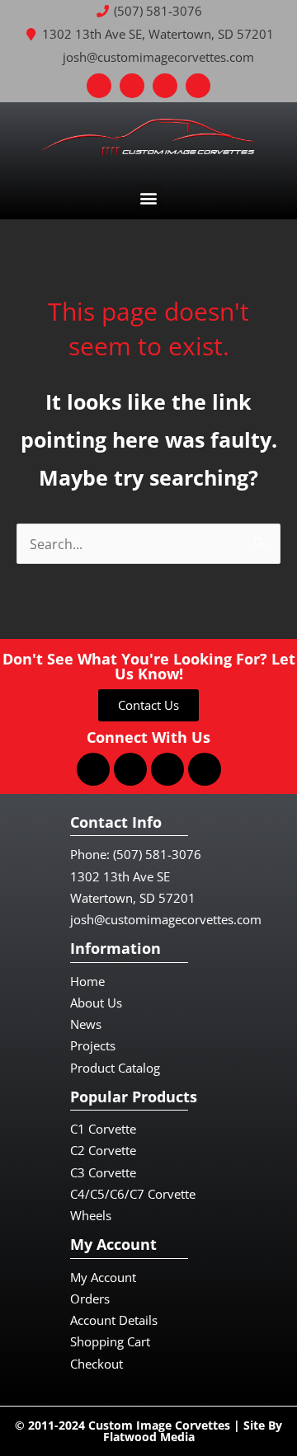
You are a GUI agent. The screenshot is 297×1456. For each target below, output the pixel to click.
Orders (90, 1298)
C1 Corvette (103, 1128)
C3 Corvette (103, 1172)
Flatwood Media (149, 1436)
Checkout (96, 1363)
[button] (149, 197)
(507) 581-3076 (157, 854)
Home (87, 981)
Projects (93, 1045)
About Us (96, 1002)
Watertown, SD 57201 (133, 898)
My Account (103, 1277)
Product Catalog (115, 1067)
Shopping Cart (110, 1341)
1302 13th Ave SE (120, 876)
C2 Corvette (103, 1150)
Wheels (90, 1215)
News (85, 1024)
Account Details (114, 1320)
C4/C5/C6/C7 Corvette (133, 1194)
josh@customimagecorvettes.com (166, 919)
